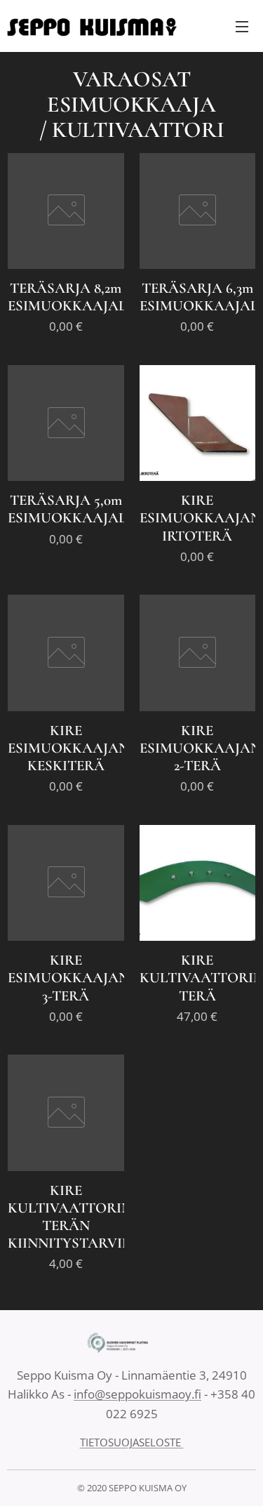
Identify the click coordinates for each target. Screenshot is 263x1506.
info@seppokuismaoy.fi (137, 1394)
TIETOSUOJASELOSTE (132, 1442)
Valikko (242, 26)
